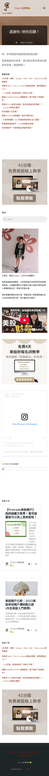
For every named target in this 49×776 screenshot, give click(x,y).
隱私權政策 (33, 752)
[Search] (5, 219)
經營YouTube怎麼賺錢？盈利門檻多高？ (18, 116)
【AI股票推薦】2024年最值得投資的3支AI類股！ (21, 120)
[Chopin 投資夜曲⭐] (7, 8)
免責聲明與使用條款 (24, 756)
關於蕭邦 (12, 752)
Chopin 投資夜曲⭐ (23, 8)
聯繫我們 (22, 752)
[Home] (16, 43)
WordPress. (33, 769)
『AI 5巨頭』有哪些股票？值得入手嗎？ (18, 93)
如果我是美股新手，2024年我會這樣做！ (18, 124)
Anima (24, 769)
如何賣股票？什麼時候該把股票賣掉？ (17, 128)
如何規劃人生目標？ (10, 111)
